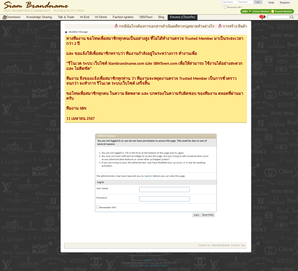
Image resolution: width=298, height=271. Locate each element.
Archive (235, 245)
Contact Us (204, 245)
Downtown (13, 17)
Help (271, 2)
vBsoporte (144, 266)
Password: (101, 198)
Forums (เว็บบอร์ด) (182, 17)
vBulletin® (148, 260)
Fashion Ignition (123, 17)
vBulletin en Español (159, 266)
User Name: (102, 188)
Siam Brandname (220, 245)
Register (285, 2)
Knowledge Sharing (39, 17)
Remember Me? (234, 7)
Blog (161, 17)
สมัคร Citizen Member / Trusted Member (267, 11)
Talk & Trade (66, 17)
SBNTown (145, 17)
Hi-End (84, 17)
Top (243, 245)
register (148, 176)
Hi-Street (101, 17)
